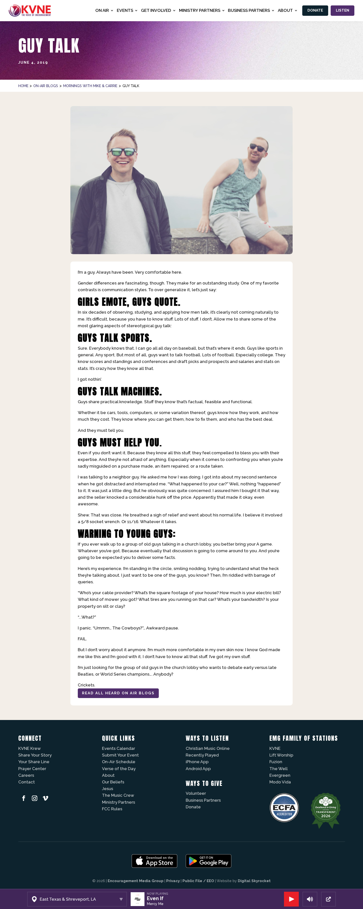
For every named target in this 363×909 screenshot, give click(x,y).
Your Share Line (33, 761)
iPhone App (197, 761)
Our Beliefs (113, 781)
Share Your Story (35, 755)
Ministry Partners (118, 802)
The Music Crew (118, 795)
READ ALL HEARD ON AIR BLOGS (118, 693)
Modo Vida (280, 781)
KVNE (275, 748)
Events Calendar (118, 748)
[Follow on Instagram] (34, 798)
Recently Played (202, 755)
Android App (198, 768)
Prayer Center (32, 768)
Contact (26, 781)
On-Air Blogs (45, 86)
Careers (26, 775)
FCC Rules (112, 808)
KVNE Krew (29, 748)
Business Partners (203, 800)
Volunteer (196, 793)
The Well (278, 768)
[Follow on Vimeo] (45, 798)
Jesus (107, 788)
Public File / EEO (198, 881)
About (108, 775)
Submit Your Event (120, 755)
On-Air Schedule (118, 761)
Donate (315, 10)
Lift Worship (281, 755)
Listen (342, 10)
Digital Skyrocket (254, 881)
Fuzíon (275, 761)
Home (23, 86)
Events (125, 10)
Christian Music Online (208, 748)
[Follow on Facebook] (23, 798)
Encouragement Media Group (135, 881)
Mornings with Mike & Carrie (90, 86)
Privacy (173, 881)
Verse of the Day (119, 768)
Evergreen (279, 775)
